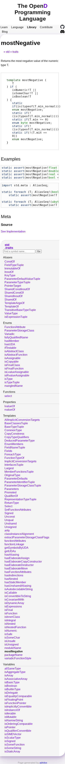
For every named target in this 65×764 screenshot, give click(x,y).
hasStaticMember (15, 582)
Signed (9, 513)
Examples (10, 159)
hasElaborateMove (16, 568)
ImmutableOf (12, 268)
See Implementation (13, 231)
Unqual (9, 520)
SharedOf (10, 299)
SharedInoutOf (13, 296)
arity (7, 530)
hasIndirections (14, 575)
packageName (14, 654)
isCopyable (12, 361)
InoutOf (9, 271)
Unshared (11, 523)
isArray (9, 675)
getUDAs (10, 551)
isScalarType (13, 737)
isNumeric (11, 630)
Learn (4, 27)
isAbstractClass (14, 351)
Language (17, 27)
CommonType (13, 430)
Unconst (10, 516)
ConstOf (10, 261)
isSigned (10, 741)
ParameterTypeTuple (17, 282)
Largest (9, 468)
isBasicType (12, 682)
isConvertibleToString (18, 596)
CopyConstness (14, 433)
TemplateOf (12, 306)
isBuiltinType (12, 689)
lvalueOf (10, 406)
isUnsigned (12, 644)
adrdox (43, 762)
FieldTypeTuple (14, 265)
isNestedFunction (15, 627)
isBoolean (11, 685)
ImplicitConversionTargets (20, 461)
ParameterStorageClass (19, 330)
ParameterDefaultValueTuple (22, 278)
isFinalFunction (14, 368)
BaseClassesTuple (16, 423)
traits (15, 51)
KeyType (10, 275)
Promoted (10, 492)
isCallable (11, 592)
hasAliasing (12, 554)
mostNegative (14, 651)
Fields (8, 450)
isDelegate (11, 692)
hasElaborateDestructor (19, 565)
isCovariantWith (14, 599)
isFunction (11, 613)
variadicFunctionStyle (18, 658)
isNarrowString (14, 720)
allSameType (13, 668)
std (8, 51)
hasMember (12, 340)
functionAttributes (15, 540)
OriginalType (12, 475)
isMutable (10, 716)
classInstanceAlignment (19, 533)
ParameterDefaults (16, 478)
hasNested (11, 578)
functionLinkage (14, 544)
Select (8, 506)
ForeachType (13, 454)
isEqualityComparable (18, 696)
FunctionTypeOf (14, 457)
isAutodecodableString (19, 589)
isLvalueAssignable (17, 372)
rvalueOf (10, 409)
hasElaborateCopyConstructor (23, 561)
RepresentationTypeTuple (20, 499)
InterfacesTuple (14, 464)
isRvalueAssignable (17, 375)
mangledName (14, 385)
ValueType (11, 313)
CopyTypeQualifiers (17, 437)
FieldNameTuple (15, 447)
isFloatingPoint (14, 699)
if (12, 86)
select (8, 396)
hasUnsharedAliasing (18, 585)
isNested (10, 623)
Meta (6, 216)
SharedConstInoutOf (17, 289)
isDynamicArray (14, 603)
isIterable (10, 713)
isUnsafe (10, 641)
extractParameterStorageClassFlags (27, 537)
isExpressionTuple (16, 316)
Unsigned (10, 527)
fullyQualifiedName (16, 337)
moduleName (13, 647)
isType (9, 378)
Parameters (12, 489)
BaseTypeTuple (14, 426)
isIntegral (10, 620)
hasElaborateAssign (17, 558)
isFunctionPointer (15, 703)
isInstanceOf (12, 710)
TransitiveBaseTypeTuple (20, 309)
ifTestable (10, 347)
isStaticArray (12, 751)
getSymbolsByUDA (16, 547)
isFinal (9, 609)
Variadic (10, 333)
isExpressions (13, 606)
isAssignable (12, 358)
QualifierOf (11, 495)
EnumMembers (14, 444)
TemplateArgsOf (14, 303)
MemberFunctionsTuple (19, 471)
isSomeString (13, 748)
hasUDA (10, 344)
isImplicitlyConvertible (18, 706)
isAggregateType (15, 672)
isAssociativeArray (16, 678)
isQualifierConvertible (18, 730)
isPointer (10, 727)
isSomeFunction (15, 744)
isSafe (8, 634)
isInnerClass (12, 616)
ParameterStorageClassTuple (23, 485)
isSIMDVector (13, 734)
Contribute (46, 27)
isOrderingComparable (19, 723)
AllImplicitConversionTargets (22, 419)
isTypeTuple (12, 382)
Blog (5, 31)
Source (6, 225)
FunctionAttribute (15, 327)
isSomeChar (12, 637)
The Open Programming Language (33, 12)
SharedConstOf (14, 292)
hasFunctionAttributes (18, 571)
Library (31, 27)
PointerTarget (13, 285)
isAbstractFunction (16, 354)
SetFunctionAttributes (18, 509)
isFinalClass (12, 365)
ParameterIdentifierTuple (20, 482)
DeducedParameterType (20, 440)
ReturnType (12, 502)
